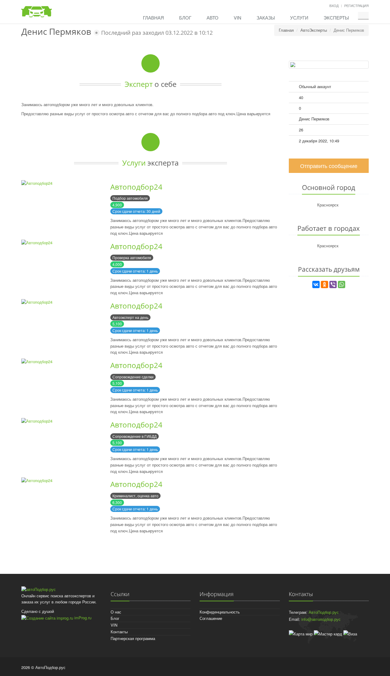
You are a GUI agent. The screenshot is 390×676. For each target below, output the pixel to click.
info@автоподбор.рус (321, 619)
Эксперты (336, 17)
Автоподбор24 (136, 187)
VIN (237, 17)
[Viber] (333, 284)
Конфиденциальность (220, 612)
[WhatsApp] (341, 284)
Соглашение (211, 618)
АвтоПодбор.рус (324, 612)
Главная (153, 17)
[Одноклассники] (324, 284)
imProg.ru (82, 618)
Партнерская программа (133, 638)
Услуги (299, 17)
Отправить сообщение (328, 166)
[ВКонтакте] (316, 284)
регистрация (356, 5)
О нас (116, 612)
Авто (212, 17)
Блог (185, 17)
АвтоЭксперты (313, 30)
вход (334, 5)
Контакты (119, 632)
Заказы (266, 17)
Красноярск (328, 205)
